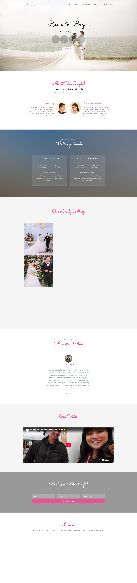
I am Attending (68, 501)
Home (70, 4)
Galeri (95, 4)
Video (100, 4)
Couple (76, 4)
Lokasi (111, 4)
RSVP (105, 4)
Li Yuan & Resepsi (85, 4)
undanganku (30, 4)
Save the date (68, 48)
